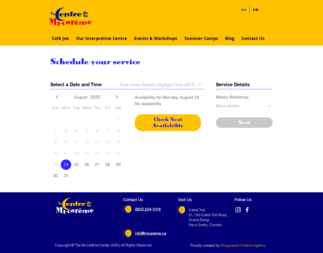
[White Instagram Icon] (238, 209)
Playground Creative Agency (243, 245)
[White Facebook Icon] (247, 209)
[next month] (116, 97)
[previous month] (57, 97)
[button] (102, 38)
